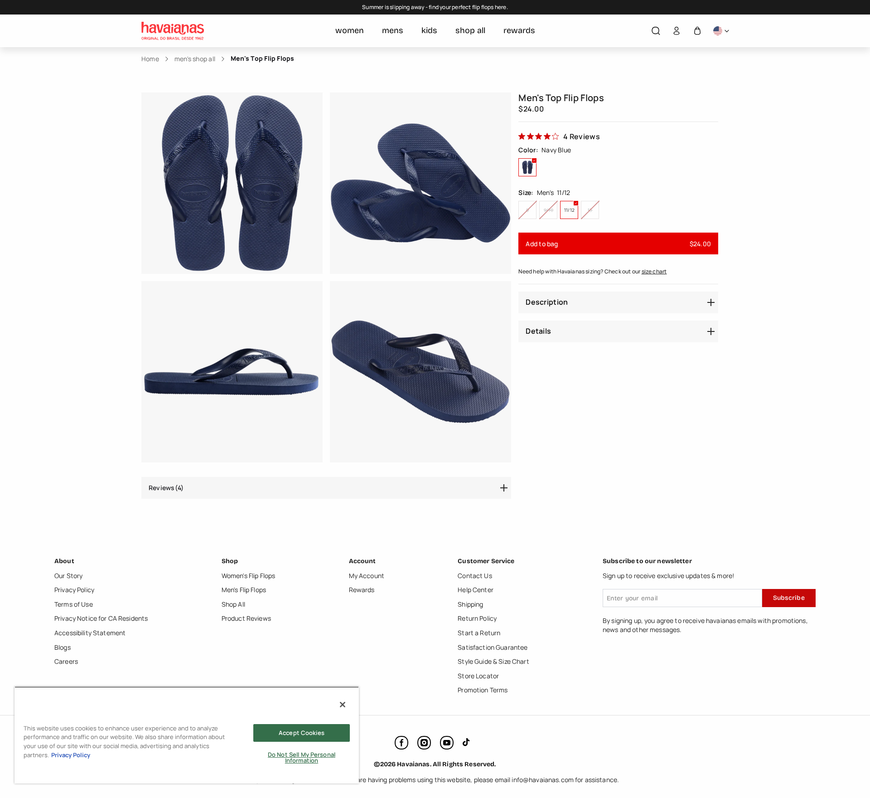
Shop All (233, 604)
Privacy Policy (74, 589)
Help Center (475, 589)
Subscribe (789, 598)
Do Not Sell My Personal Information (301, 757)
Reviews (166, 487)
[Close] (343, 705)
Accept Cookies (301, 733)
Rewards (362, 589)
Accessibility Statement (90, 632)
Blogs (62, 647)
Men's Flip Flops (244, 589)
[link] (558, 136)
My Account (366, 575)
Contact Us (475, 575)
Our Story (68, 575)
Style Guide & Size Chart (493, 661)
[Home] (172, 31)
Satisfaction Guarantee (492, 647)
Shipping (470, 604)
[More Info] (721, 31)
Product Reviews (246, 618)
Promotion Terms (483, 690)
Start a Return (479, 632)
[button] (656, 31)
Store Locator (478, 675)
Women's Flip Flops (249, 575)
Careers (66, 661)
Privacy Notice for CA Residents (101, 618)
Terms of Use (73, 604)
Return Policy (477, 618)
